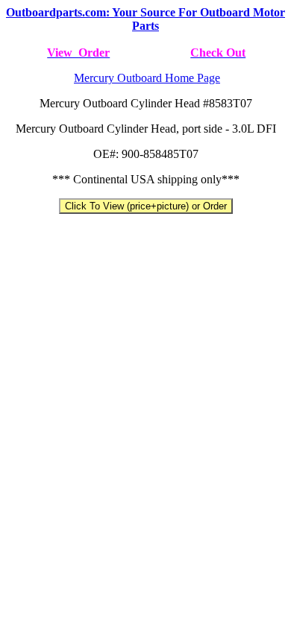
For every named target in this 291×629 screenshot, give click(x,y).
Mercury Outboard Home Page (147, 78)
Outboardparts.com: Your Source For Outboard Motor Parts (145, 19)
